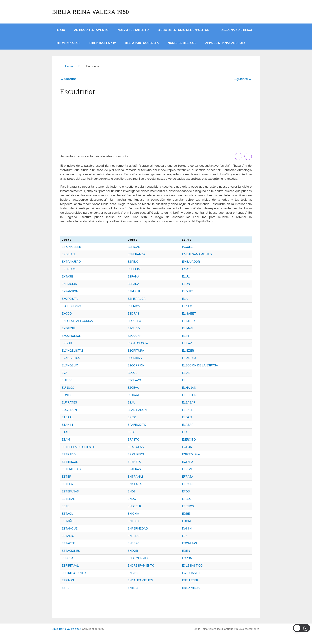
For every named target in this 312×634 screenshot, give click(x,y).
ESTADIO (68, 536)
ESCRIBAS (135, 358)
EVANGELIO (70, 365)
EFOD (186, 491)
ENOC (132, 499)
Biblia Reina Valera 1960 (90, 12)
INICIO (61, 30)
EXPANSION (70, 291)
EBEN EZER (190, 580)
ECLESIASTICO (192, 565)
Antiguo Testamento (91, 30)
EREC (131, 432)
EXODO (67, 313)
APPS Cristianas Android (225, 43)
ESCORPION (136, 365)
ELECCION (189, 395)
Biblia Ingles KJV (102, 43)
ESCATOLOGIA (138, 343)
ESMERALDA (137, 298)
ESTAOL (67, 513)
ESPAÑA (133, 276)
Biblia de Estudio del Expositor (183, 30)
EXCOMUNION (71, 336)
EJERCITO (189, 439)
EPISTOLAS (136, 447)
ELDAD (187, 417)
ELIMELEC (189, 321)
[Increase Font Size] (238, 156)
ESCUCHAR (136, 336)
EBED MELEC (191, 588)
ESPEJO (133, 261)
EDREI (186, 513)
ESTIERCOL (70, 462)
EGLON (187, 447)
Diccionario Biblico (236, 30)
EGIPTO (187, 462)
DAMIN (187, 528)
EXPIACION (69, 284)
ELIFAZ (187, 343)
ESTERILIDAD (71, 469)
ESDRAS (133, 313)
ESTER (66, 476)
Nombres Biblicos (182, 43)
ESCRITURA (136, 350)
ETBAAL (67, 417)
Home (69, 66)
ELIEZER (188, 350)
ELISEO (187, 306)
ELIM (185, 336)
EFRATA (187, 476)
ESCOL (132, 373)
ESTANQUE (69, 528)
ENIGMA (133, 513)
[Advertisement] (156, 125)
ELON (186, 284)
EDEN (186, 550)
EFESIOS (188, 506)
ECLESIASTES (191, 573)
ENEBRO (134, 543)
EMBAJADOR (191, 261)
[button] (301, 628)
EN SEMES (135, 484)
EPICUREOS (136, 454)
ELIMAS (187, 328)
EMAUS (187, 269)
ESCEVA (133, 387)
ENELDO (134, 536)
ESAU (131, 402)
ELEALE (187, 410)
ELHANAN (189, 387)
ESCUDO (134, 328)
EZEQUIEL (69, 254)
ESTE (65, 506)
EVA (64, 373)
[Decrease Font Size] (248, 156)
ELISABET (189, 313)
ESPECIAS (135, 269)
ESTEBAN (68, 499)
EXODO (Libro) (71, 306)
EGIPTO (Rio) (191, 454)
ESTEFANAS (70, 491)
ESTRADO (69, 454)
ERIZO (132, 417)
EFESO (186, 499)
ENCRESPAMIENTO (141, 565)
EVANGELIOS (71, 358)
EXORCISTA (70, 298)
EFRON (187, 469)
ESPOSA (67, 558)
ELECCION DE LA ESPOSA (200, 365)
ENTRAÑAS (136, 476)
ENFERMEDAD (138, 528)
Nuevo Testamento (133, 30)
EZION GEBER (71, 247)
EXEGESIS (68, 328)
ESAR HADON (137, 410)
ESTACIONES (71, 550)
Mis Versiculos (68, 43)
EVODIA (67, 343)
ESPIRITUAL (70, 565)
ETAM (66, 439)
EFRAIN (187, 484)
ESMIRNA (134, 291)
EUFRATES (69, 402)
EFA (184, 536)
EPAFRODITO (137, 424)
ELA (185, 432)
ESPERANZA (136, 254)
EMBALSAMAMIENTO (197, 254)
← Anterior (68, 79)
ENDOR (133, 550)
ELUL (186, 276)
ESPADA (133, 284)
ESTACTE (68, 543)
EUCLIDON (69, 410)
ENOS (132, 491)
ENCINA (133, 573)
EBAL (65, 588)
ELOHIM (187, 291)
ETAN (66, 432)
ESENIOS (134, 306)
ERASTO (133, 439)
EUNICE (67, 395)
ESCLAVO (134, 380)
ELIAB (186, 373)
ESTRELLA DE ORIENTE (78, 447)
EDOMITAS (189, 543)
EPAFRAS (134, 469)
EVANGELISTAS (72, 350)
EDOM (186, 521)
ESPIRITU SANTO (74, 573)
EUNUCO (68, 387)
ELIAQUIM (189, 358)
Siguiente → (243, 79)
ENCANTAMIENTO (140, 580)
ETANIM (67, 424)
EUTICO (67, 380)
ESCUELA (134, 321)
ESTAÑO (67, 521)
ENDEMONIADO (139, 558)
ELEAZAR (188, 402)
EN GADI (133, 521)
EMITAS (133, 588)
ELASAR (187, 424)
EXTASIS (67, 276)
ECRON (187, 558)
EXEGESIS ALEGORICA (77, 321)
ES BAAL (134, 395)
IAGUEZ (187, 247)
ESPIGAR (134, 247)
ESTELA (67, 484)
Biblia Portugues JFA (142, 43)
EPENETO (134, 462)
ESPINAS (68, 580)
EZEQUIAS (69, 269)
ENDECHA (135, 506)
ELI (184, 380)
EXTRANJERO (71, 261)
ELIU (185, 298)
